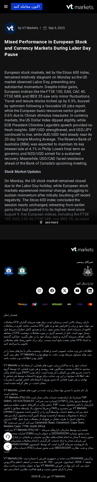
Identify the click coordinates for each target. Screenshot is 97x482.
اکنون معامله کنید (27, 6)
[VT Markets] (79, 7)
